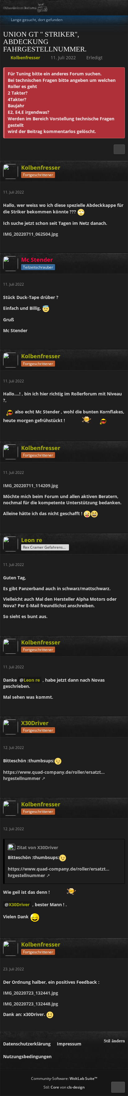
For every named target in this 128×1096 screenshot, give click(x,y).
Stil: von (64, 1087)
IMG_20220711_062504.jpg (30, 234)
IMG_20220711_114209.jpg (30, 485)
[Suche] (89, 8)
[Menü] (120, 8)
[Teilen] (119, 149)
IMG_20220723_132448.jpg (30, 1004)
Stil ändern (114, 1041)
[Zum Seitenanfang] (118, 1087)
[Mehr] (121, 192)
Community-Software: (64, 1078)
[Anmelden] (104, 8)
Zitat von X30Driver (37, 847)
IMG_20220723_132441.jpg (30, 993)
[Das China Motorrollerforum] (25, 8)
